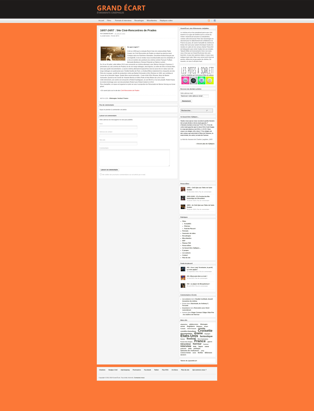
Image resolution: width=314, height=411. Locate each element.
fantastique (206, 336)
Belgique (199, 326)
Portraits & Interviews (123, 20)
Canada (182, 328)
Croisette (205, 331)
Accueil (101, 20)
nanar (207, 346)
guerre (210, 341)
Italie (194, 346)
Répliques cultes (166, 20)
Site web (102, 140)
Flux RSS (209, 21)
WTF (183, 241)
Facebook (215, 21)
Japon (200, 346)
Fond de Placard (189, 228)
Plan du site (186, 258)
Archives (175, 370)
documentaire (186, 334)
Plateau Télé (186, 243)
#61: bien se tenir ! (197, 276)
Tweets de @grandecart (188, 361)
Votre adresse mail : (187, 93)
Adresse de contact (105, 132)
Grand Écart (121, 7)
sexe (194, 353)
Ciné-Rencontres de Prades (130, 90)
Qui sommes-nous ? (199, 370)
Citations (102, 370)
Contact (185, 255)
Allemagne (113, 98)
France (125, 98)
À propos (185, 250)
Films (108, 21)
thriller (200, 353)
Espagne (207, 333)
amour (182, 326)
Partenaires (137, 370)
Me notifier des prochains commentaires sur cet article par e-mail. (124, 175)
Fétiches (187, 226)
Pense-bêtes (186, 245)
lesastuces (186, 308)
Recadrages (139, 20)
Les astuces (186, 299)
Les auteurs (186, 253)
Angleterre (191, 326)
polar (190, 348)
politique (197, 348)
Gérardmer (185, 344)
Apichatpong (125, 370)
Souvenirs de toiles (189, 233)
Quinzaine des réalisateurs (189, 350)
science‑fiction (185, 353)
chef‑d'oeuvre (191, 328)
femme (182, 339)
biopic (206, 326)
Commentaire (104, 148)
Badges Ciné (113, 370)
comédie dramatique (188, 331)
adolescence (193, 324)
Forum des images (186, 341)
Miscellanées (152, 20)
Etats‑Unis (189, 336)
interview (185, 346)
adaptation (183, 324)
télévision (208, 353)
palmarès (183, 348)
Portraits (185, 231)
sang (202, 350)
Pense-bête (115, 36)
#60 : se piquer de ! (198, 284)
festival (120, 98)
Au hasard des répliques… (191, 248)
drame (198, 333)
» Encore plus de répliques (205, 144)
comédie (201, 328)
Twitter (212, 21)
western (183, 355)
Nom (101, 124)
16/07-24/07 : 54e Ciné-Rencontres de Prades (128, 30)
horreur (197, 343)
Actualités (187, 224)
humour (206, 344)
